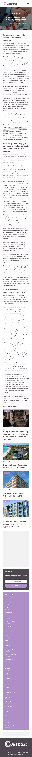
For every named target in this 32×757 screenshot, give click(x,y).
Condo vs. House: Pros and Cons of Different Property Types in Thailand (15, 524)
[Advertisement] (16, 549)
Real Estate (16, 13)
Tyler (9, 23)
